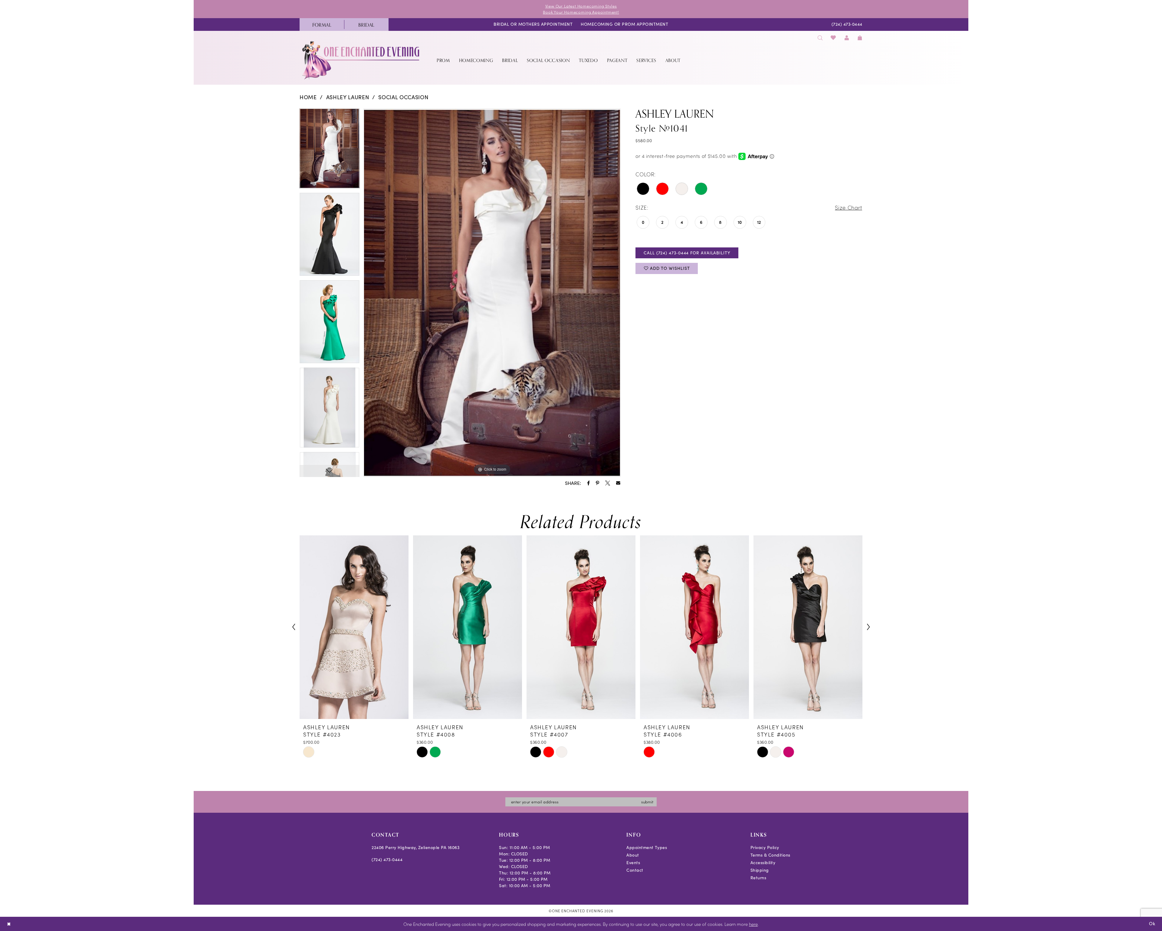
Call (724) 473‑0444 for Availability (687, 253)
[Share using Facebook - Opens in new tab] (588, 483)
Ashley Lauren (347, 97)
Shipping (759, 870)
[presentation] (354, 627)
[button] (846, 38)
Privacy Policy (764, 847)
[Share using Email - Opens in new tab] (618, 483)
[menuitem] (322, 24)
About (632, 855)
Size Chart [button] (848, 207)
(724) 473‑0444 (387, 859)
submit (647, 802)
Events (633, 862)
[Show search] (820, 38)
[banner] (361, 60)
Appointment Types (646, 847)
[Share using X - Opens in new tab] (607, 483)
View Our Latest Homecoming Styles (581, 6)
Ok (1152, 923)
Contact (634, 870)
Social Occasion (403, 97)
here (753, 924)
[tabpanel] (329, 150)
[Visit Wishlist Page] (833, 38)
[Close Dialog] (9, 924)
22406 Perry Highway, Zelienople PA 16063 (415, 847)
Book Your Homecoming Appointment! (581, 12)
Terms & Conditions (770, 855)
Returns (758, 877)
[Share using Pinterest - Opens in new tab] (597, 483)
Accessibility (763, 862)
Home (308, 97)
